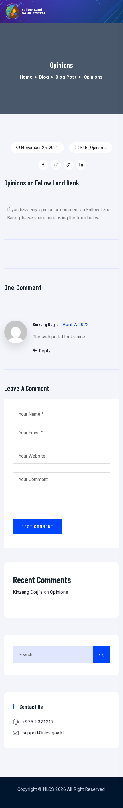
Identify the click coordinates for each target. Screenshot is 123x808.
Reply (45, 351)
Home (26, 77)
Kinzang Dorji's (46, 324)
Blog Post (65, 77)
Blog (44, 77)
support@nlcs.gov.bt (43, 733)
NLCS (48, 789)
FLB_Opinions (92, 147)
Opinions (59, 592)
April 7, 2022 (76, 324)
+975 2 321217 (38, 722)
